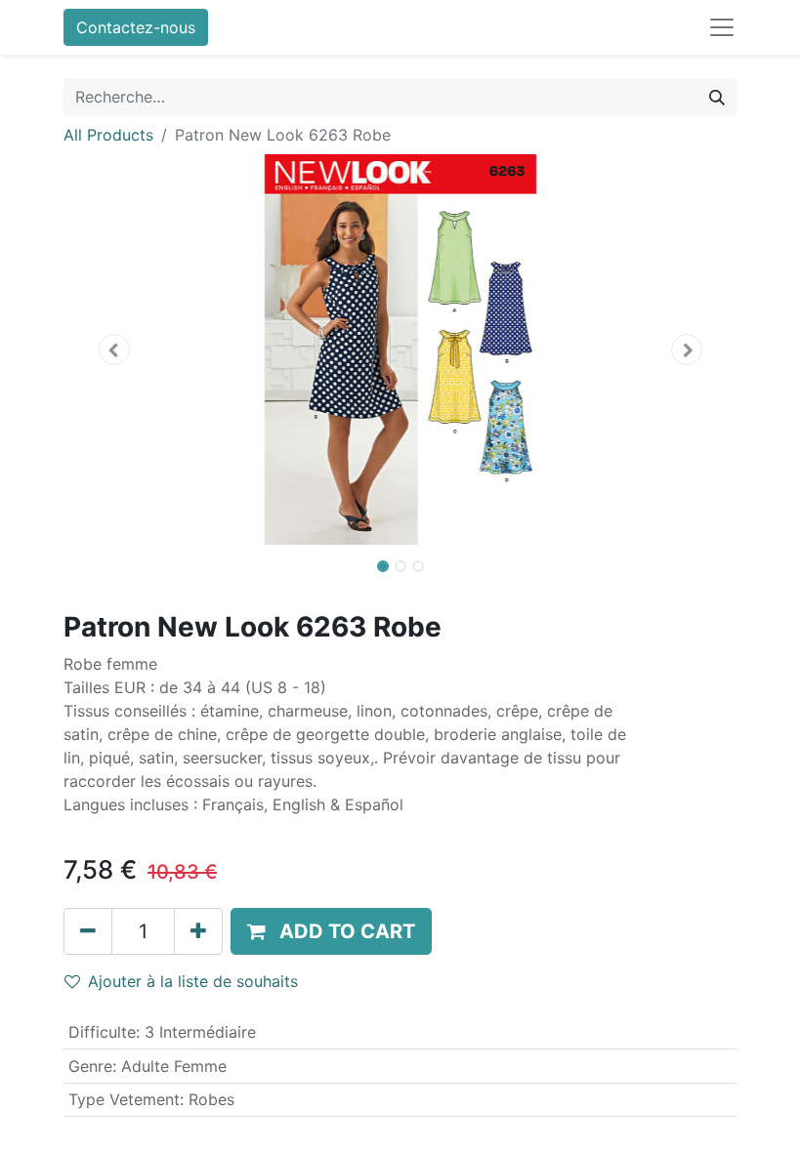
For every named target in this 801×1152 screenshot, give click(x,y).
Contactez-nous (135, 27)
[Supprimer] (87, 931)
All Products (108, 134)
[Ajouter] (198, 931)
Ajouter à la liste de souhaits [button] (193, 981)
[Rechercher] (717, 96)
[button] (114, 349)
